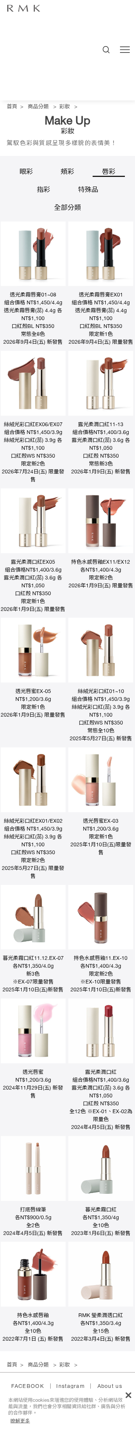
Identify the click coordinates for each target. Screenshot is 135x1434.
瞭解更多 (20, 1421)
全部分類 (67, 208)
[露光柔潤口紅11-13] (100, 415)
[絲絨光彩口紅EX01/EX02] (33, 811)
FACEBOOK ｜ (32, 1386)
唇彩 (109, 172)
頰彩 (67, 172)
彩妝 (64, 107)
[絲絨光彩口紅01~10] (100, 681)
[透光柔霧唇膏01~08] (33, 285)
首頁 (12, 107)
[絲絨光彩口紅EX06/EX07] (33, 415)
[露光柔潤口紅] (100, 1062)
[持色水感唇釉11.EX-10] (100, 948)
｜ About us (105, 1386)
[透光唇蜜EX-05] (33, 681)
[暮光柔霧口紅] (100, 1200)
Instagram (70, 1386)
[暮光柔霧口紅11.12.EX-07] (33, 948)
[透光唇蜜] (33, 1062)
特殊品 (88, 190)
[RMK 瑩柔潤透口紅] (100, 1305)
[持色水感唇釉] (33, 1305)
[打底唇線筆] (33, 1200)
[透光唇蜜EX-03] (100, 811)
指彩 (43, 190)
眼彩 (26, 172)
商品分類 (38, 107)
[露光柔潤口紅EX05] (33, 552)
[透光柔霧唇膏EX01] (100, 285)
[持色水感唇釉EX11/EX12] (100, 552)
